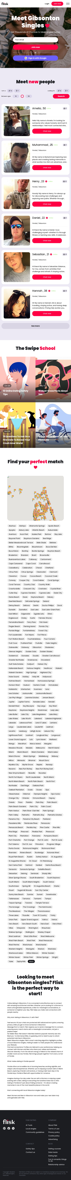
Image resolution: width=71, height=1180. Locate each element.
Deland (46, 601)
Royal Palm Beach (16, 857)
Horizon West (14, 685)
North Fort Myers (15, 777)
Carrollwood (44, 563)
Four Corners (49, 639)
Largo (11, 727)
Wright (55, 957)
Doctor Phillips (48, 605)
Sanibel (39, 865)
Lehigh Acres (35, 731)
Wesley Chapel (44, 932)
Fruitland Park (26, 643)
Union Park (13, 919)
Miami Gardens (38, 752)
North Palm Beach (35, 781)
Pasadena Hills (15, 823)
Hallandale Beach (16, 668)
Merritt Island (53, 748)
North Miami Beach (16, 781)
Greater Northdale (16, 660)
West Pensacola (45, 940)
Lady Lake (54, 710)
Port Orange (29, 840)
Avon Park (24, 534)
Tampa (48, 898)
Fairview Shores (45, 618)
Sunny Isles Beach (16, 894)
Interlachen (25, 689)
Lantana (53, 723)
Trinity (52, 915)
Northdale (13, 785)
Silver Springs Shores (17, 877)
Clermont (53, 572)
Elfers (50, 614)
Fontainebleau (29, 630)
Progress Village (53, 844)
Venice (54, 919)
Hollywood (47, 676)
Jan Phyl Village (15, 697)
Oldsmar (26, 794)
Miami (11, 752)
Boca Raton (13, 551)
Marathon (22, 743)
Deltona (26, 605)
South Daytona (53, 877)
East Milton (13, 614)
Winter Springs (43, 957)
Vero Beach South (29, 924)
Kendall (51, 702)
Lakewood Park (26, 723)
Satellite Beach (44, 869)
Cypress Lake (44, 593)
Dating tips (52, 1156)
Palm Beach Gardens (17, 806)
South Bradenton (37, 877)
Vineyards (21, 928)
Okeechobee (14, 794)
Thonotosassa (44, 911)
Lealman (49, 727)
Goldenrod (13, 656)
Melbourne (40, 748)
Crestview (42, 588)
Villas (11, 928)
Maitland (52, 739)
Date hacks (53, 1152)
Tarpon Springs (15, 903)
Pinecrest (24, 831)
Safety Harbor (42, 857)
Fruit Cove (13, 643)
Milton (11, 760)
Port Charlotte (14, 840)
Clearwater (41, 572)
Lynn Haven (41, 739)
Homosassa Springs (46, 681)
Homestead (29, 681)
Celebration (27, 568)
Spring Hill (26, 886)
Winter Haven (14, 957)
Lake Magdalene (39, 714)
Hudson (26, 685)
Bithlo (11, 547)
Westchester (41, 944)
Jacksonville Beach (44, 693)
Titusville (25, 915)
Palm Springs (48, 810)
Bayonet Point (14, 538)
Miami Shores (14, 756)
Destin (35, 605)
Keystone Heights (27, 710)
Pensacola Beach (16, 827)
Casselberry (14, 568)
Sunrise (30, 894)
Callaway (33, 559)
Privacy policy (54, 1132)
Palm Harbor (14, 810)
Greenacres (32, 660)
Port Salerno (14, 844)
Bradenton (13, 555)
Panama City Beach (31, 819)
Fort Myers (29, 635)
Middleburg (43, 756)
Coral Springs (53, 580)
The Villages (29, 911)
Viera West (56, 924)
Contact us (30, 1152)
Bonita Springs (38, 551)
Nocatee (42, 773)
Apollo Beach (53, 526)
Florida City (43, 626)
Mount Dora (44, 760)
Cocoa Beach (35, 576)
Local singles (31, 1129)
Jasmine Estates (32, 697)
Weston (41, 949)
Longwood (55, 735)
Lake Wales (13, 718)
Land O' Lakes (41, 723)
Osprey (52, 798)
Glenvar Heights (15, 651)
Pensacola (45, 823)
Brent (34, 555)
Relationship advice (56, 1164)
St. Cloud (33, 861)
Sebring (24, 873)
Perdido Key (31, 827)
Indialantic (13, 689)
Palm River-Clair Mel (31, 810)
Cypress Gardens (28, 593)
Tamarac (26, 898)
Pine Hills (56, 827)
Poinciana (36, 836)
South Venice (48, 882)
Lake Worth (26, 718)
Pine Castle (44, 827)
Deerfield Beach (15, 601)
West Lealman (14, 936)
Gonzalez (25, 656)
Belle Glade (41, 542)
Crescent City (29, 588)
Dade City (58, 593)
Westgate (30, 949)
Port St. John (43, 840)
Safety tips (30, 1149)
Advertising (53, 1139)
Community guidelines (35, 1132)
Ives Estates (14, 693)
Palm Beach (52, 802)
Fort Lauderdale (15, 635)
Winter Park (28, 957)
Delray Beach (14, 605)
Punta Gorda (14, 848)
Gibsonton (37, 647)
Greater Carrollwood (51, 656)
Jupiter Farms (24, 702)
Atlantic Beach (38, 530)
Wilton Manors (32, 953)
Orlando (25, 798)
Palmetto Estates (55, 815)
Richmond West (48, 848)
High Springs (31, 672)
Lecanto (12, 731)
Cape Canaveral (15, 563)
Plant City (13, 836)
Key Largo (41, 706)
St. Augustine (56, 857)
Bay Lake (58, 534)
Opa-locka (55, 794)
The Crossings (29, 907)
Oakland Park (38, 785)
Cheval (39, 568)
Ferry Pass (31, 622)
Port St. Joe (27, 844)
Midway (55, 756)
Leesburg (23, 731)
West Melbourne (47, 936)
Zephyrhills (21, 961)
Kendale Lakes (39, 702)
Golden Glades (46, 651)
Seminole (34, 873)
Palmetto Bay (38, 815)
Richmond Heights (30, 848)
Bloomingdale (22, 547)
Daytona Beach (37, 597)
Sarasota (12, 869)
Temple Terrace (42, 903)
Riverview (12, 852)
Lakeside (12, 723)
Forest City (43, 630)
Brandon (24, 555)
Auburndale (53, 530)
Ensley (24, 618)
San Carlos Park (15, 865)
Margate (47, 743)
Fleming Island (29, 626)
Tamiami (37, 898)
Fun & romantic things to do (57, 1160)
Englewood (13, 618)
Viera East (44, 924)
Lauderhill (39, 727)
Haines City (42, 664)
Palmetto (25, 815)
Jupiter (12, 702)
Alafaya (22, 526)
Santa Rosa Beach (53, 865)
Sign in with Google (37, 58)
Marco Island (35, 743)
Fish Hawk (43, 622)
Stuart (11, 890)
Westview (52, 949)
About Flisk (52, 1125)
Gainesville (13, 647)
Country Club (29, 584)
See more (35, 326)
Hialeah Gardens (16, 672)
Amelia (37, 108)
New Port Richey (25, 769)
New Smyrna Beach (17, 773)
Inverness (38, 689)
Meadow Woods (15, 748)
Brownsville (44, 555)
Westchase (27, 944)
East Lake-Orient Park (51, 609)
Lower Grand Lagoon (17, 739)
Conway (12, 580)
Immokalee (53, 685)
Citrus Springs (27, 572)
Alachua (12, 526)
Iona (47, 689)
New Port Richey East (44, 769)
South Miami (14, 882)
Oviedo (12, 802)
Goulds (36, 656)
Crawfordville (14, 588)
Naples (39, 764)
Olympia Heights (40, 794)
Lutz (31, 739)
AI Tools (29, 1125)
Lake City (25, 714)
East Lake (34, 609)
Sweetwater (51, 894)
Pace (20, 802)
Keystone (12, 710)
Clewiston (13, 576)
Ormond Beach (39, 798)
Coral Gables (38, 580)
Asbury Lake (24, 530)
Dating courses (54, 1149)
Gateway (25, 647)
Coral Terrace (14, 584)
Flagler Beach (14, 626)
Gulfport (30, 664)
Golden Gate (31, 651)
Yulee (11, 961)
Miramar (31, 760)
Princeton (39, 844)
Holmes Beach (15, 681)
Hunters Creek (39, 685)
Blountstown (37, 547)
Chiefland (49, 568)
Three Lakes (13, 915)
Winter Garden (48, 953)
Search (61, 96)
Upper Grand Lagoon (29, 919)
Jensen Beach (48, 697)
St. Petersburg (46, 861)
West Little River (30, 936)
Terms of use (53, 1129)
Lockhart (29, 735)
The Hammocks (45, 907)
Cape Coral (31, 563)
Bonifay (25, 551)
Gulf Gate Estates (16, 664)
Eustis (32, 618)
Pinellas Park (37, 831)
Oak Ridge (25, 785)
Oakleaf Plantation (16, 790)
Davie (25, 597)
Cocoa (23, 576)
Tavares (28, 903)
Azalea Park (36, 534)
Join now (57, 4)
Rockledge (39, 852)
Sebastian (39, 254)
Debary (50, 597)
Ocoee (39, 790)
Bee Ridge (47, 538)
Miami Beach (22, 752)
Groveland (45, 660)
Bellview (53, 542)
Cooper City (24, 580)
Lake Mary (53, 714)
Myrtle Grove (27, 764)
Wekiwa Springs (15, 932)
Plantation (24, 836)
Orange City (14, 798)
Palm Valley (13, 815)
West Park (31, 940)
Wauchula (46, 928)
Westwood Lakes (16, 953)
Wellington (30, 932)
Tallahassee (14, 898)
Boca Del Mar (51, 547)
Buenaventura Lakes (17, 559)
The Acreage (14, 907)
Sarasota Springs (27, 869)
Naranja (49, 764)
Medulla (29, 748)
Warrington (33, 928)
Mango (12, 743)
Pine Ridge (13, 831)
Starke (56, 886)
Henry (36, 181)
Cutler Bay (13, 593)
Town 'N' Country (40, 915)
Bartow (48, 534)
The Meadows (14, 911)
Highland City (45, 672)
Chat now (47, 131)
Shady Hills (46, 873)
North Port (50, 781)
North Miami (49, 777)
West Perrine (14, 944)
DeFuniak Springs (32, 601)
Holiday (26, 676)
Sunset (40, 894)
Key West (53, 706)
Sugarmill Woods (25, 890)
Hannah (37, 291)
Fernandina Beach (16, 622)
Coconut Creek (51, 576)
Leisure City (49, 731)
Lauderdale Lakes (24, 727)
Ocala (30, 790)
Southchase (14, 886)
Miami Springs (29, 756)
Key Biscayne (28, 706)
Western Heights (15, 949)
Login (47, 4)
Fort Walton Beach (16, 639)
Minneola (21, 760)
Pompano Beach (51, 836)
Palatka (29, 802)
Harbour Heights (33, 668)
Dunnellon (23, 609)
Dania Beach (14, 597)
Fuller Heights (51, 643)
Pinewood (50, 831)
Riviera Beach (25, 852)
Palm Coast (46, 806)
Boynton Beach (54, 551)
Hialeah (59, 668)
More (31, 961)
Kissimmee (42, 710)
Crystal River (55, 588)
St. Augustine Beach (42, 886)
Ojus (47, 790)
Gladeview (49, 647)
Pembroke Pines (30, 823)
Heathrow (48, 668)
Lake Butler (13, 714)
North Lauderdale (33, 777)
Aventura (12, 534)
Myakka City (14, 764)
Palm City (34, 806)
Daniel (36, 218)
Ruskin (29, 857)
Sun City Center (41, 890)
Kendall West (14, 706)
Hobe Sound (14, 676)
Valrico (45, 919)
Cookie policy (53, 1136)
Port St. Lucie (57, 840)
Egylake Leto (39, 614)
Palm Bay (39, 802)
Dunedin (12, 609)
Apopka (12, 530)
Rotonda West (53, 852)
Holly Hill (35, 676)
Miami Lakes (53, 752)
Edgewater (25, 614)
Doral (59, 605)
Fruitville (39, 643)
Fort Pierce (42, 635)
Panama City (14, 819)
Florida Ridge (14, 630)
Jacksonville (27, 693)
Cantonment (45, 559)
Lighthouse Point (15, 735)
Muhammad (40, 145)
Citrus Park (13, 572)
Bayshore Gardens (31, 538)
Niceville (31, 773)
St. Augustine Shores (17, 861)
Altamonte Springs (37, 526)
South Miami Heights (31, 882)
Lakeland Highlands (53, 718)
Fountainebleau (34, 639)
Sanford (29, 865)
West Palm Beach (16, 940)
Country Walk (44, 584)
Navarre (12, 769)
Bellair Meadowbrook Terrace (21, 542)
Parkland (46, 819)
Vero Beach (13, 924)
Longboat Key (42, 735)
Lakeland (38, 718)
